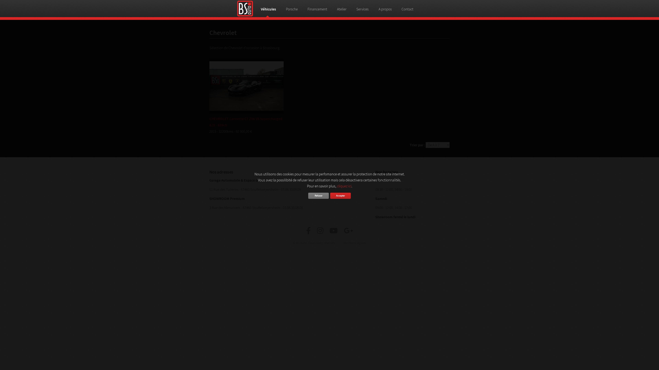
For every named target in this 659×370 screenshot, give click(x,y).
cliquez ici (344, 186)
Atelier (341, 9)
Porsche (292, 9)
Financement (317, 9)
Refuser (318, 195)
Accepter (340, 195)
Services (362, 9)
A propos (385, 9)
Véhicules (268, 9)
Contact (407, 9)
